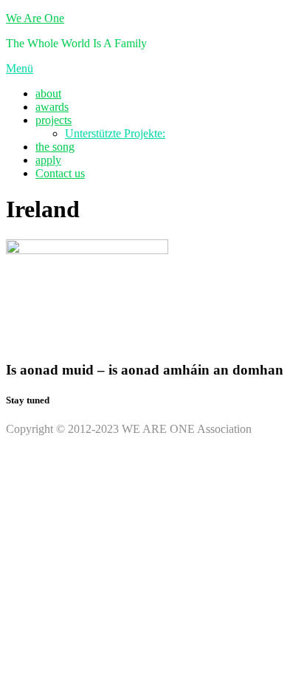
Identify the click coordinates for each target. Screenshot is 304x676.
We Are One (35, 18)
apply (48, 160)
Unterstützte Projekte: (115, 133)
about (48, 93)
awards (52, 106)
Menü (19, 68)
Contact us (60, 173)
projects (53, 120)
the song (55, 146)
